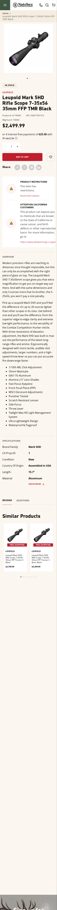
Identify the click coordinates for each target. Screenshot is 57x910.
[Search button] (47, 5)
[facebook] (17, 167)
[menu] (5, 5)
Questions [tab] (22, 500)
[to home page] (23, 5)
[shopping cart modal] (54, 5)
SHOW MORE (34, 484)
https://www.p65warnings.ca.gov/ (38, 242)
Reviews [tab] (7, 500)
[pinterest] (31, 167)
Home (5, 13)
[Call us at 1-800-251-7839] (41, 5)
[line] (38, 167)
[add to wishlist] (51, 157)
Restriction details (29, 195)
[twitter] (24, 167)
